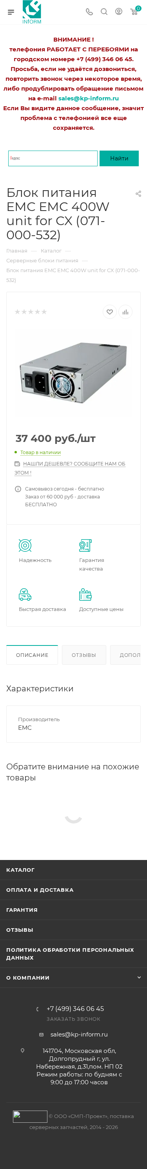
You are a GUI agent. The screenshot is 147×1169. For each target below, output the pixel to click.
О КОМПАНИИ (28, 977)
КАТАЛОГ (20, 870)
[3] (30, 312)
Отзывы (84, 655)
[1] (17, 312)
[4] (37, 312)
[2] (23, 312)
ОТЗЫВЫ (19, 930)
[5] (43, 312)
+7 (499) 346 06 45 (75, 1009)
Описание (32, 655)
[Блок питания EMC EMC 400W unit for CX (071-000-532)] (73, 373)
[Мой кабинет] (118, 12)
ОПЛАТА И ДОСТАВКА (40, 890)
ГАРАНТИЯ (22, 910)
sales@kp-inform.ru (79, 1034)
